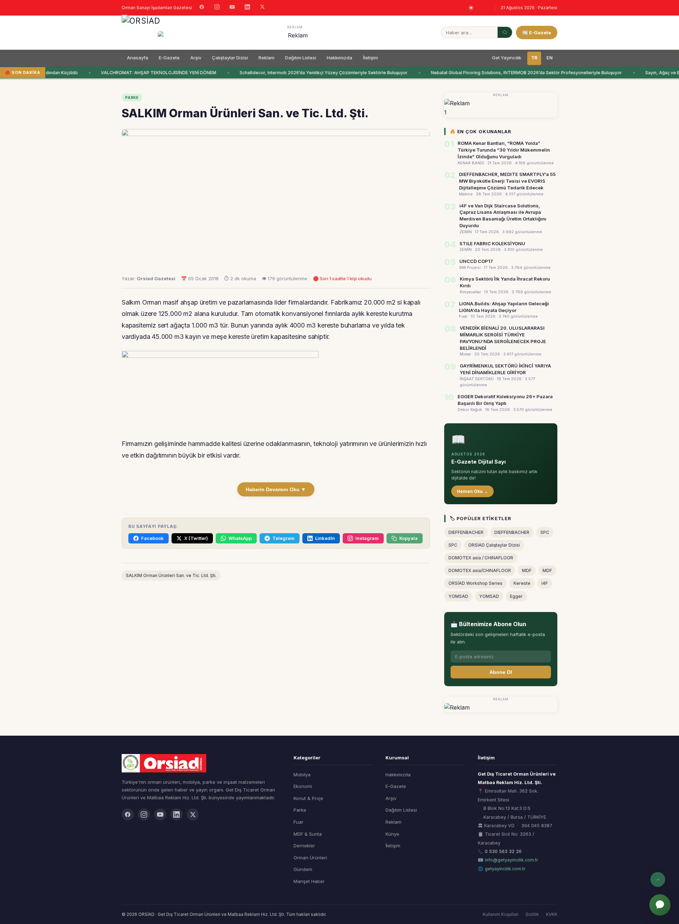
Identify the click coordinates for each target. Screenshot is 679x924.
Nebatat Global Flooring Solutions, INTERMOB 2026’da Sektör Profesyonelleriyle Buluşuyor (521, 72)
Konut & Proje (308, 798)
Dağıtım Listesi (300, 57)
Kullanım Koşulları (500, 914)
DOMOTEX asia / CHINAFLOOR (480, 557)
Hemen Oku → (472, 491)
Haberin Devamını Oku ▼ (276, 489)
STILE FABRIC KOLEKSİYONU (492, 243)
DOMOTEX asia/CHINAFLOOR (479, 570)
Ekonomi (303, 786)
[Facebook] (201, 7)
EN (549, 57)
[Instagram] (217, 7)
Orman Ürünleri (310, 857)
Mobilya (302, 774)
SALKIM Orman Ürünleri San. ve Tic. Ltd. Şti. (171, 575)
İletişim (370, 57)
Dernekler (304, 845)
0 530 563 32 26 (503, 851)
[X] (262, 7)
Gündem (303, 869)
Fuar (298, 822)
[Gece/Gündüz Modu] (471, 7)
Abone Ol (500, 672)
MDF (527, 570)
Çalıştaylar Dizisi (230, 57)
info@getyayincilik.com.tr (511, 860)
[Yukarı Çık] (657, 879)
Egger (516, 596)
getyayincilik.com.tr (505, 868)
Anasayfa (137, 57)
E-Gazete (169, 57)
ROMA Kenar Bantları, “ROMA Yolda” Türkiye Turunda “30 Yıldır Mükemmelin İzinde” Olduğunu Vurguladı (504, 149)
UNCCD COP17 (476, 261)
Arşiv (195, 57)
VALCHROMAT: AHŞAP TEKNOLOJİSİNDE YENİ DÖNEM (153, 72)
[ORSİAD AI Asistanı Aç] (660, 905)
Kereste (521, 583)
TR (534, 57)
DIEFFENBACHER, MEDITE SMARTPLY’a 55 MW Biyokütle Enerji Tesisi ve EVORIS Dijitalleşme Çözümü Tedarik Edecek (507, 180)
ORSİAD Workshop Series (475, 583)
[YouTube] (232, 7)
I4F (544, 583)
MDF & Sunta (308, 834)
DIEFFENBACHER (465, 532)
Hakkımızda (339, 57)
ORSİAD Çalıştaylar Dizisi (494, 545)
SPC (544, 532)
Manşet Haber (309, 881)
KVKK (551, 914)
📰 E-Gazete (536, 32)
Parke (300, 810)
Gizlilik (532, 914)
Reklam (266, 57)
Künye (392, 834)
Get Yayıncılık (506, 57)
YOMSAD (458, 596)
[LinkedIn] (247, 7)
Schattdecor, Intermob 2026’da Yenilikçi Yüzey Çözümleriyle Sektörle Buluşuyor (319, 72)
